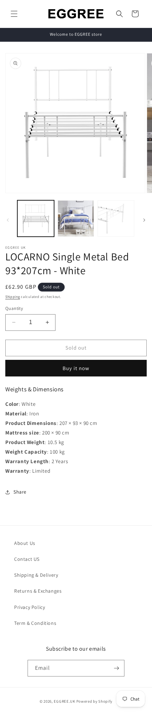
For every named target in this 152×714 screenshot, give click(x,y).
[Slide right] (144, 220)
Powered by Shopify (94, 701)
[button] (14, 14)
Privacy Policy (29, 607)
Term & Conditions (35, 623)
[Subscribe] (116, 668)
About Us (24, 543)
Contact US (27, 559)
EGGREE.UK (64, 701)
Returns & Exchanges (38, 591)
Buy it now (76, 368)
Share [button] (20, 492)
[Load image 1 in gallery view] (35, 218)
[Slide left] (8, 220)
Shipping (12, 296)
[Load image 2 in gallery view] (76, 218)
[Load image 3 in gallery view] (116, 218)
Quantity (14, 308)
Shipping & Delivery (36, 575)
